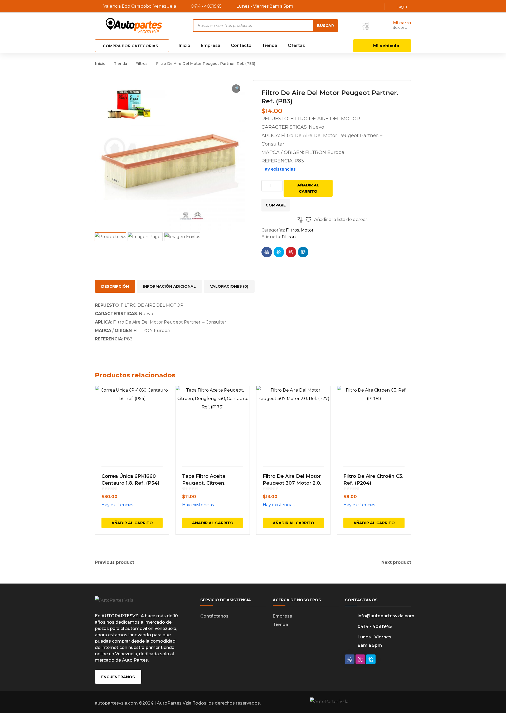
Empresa (282, 616)
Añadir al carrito (308, 188)
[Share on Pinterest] (291, 252)
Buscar (325, 25)
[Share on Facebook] (266, 252)
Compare (276, 205)
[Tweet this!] (279, 252)
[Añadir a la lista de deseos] (161, 397)
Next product (396, 562)
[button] (236, 88)
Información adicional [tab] (169, 286)
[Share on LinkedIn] (303, 252)
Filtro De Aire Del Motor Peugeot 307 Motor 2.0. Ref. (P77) (292, 483)
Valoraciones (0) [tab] (229, 286)
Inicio (100, 63)
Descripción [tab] (115, 286)
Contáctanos (214, 616)
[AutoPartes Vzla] (134, 25)
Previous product (114, 562)
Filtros (141, 63)
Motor (307, 230)
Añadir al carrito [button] (132, 523)
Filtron (289, 236)
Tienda (120, 63)
